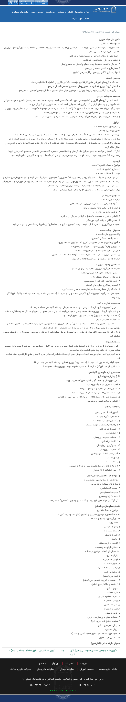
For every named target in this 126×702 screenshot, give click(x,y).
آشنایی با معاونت (65, 12)
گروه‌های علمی (37, 12)
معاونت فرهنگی (67, 669)
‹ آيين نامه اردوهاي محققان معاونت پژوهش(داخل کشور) (93, 653)
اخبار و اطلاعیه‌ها (82, 12)
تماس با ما (69, 664)
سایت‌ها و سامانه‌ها (20, 12)
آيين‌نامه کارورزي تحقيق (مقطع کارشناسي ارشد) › (31, 651)
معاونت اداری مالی (45, 669)
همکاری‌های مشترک (81, 19)
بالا (62, 651)
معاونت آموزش (87, 669)
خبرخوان (55, 664)
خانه (10, 2)
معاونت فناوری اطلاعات (20, 669)
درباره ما (83, 664)
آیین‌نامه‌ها (50, 12)
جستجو (42, 664)
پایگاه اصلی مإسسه (108, 669)
